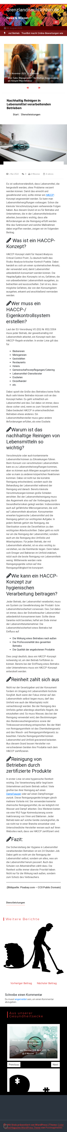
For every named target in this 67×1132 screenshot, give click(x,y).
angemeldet (21, 999)
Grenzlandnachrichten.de (32, 9)
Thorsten (28, 1050)
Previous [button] (14, 1064)
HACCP (50, 195)
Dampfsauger (13, 793)
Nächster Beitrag (47, 983)
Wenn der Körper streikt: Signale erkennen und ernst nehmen (33, 1042)
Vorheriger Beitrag (21, 983)
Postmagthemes (53, 1127)
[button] (56, 22)
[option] (33, 63)
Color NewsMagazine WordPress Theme (34, 1126)
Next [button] (55, 1064)
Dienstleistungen (15, 902)
